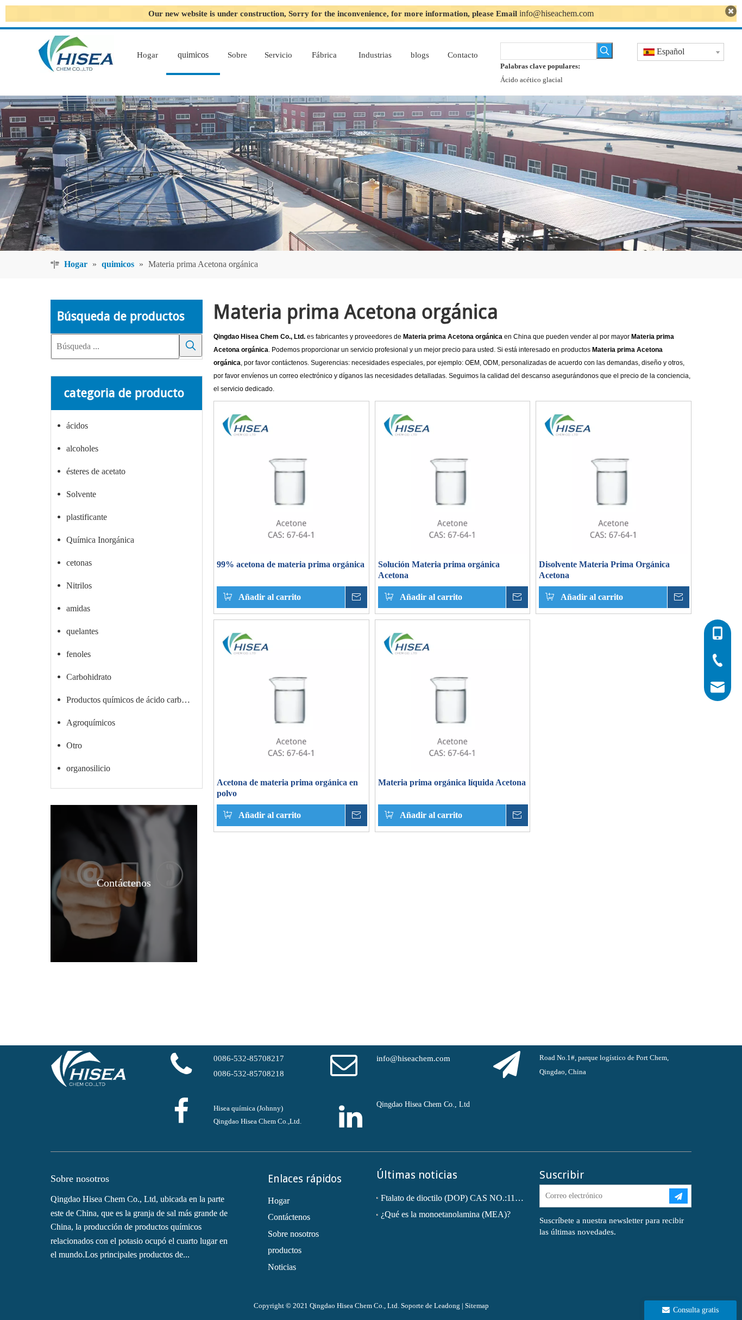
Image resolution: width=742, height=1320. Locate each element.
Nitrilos (79, 585)
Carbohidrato (88, 676)
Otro (74, 745)
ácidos (77, 425)
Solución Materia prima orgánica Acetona (439, 570)
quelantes (82, 631)
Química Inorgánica (100, 539)
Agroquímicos (90, 722)
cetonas (79, 562)
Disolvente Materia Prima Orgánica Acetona (604, 570)
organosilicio (88, 768)
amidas (78, 608)
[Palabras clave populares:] (604, 50)
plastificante (86, 517)
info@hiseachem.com (556, 13)
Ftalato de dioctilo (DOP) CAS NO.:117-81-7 (452, 1198)
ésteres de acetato (95, 471)
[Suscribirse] (678, 1196)
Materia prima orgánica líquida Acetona (452, 782)
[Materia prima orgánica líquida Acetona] (452, 696)
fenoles (78, 654)
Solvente (81, 494)
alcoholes (82, 448)
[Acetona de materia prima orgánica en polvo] (291, 696)
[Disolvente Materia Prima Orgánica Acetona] (613, 477)
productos (284, 1250)
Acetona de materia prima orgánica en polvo (287, 788)
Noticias (282, 1267)
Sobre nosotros (293, 1233)
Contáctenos (289, 1217)
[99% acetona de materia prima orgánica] (291, 477)
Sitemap (477, 1306)
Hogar (279, 1200)
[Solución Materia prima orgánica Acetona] (452, 477)
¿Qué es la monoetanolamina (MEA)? (446, 1214)
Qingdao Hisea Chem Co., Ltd (423, 1104)
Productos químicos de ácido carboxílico (134, 699)
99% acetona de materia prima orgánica (290, 564)
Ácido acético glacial (531, 80)
